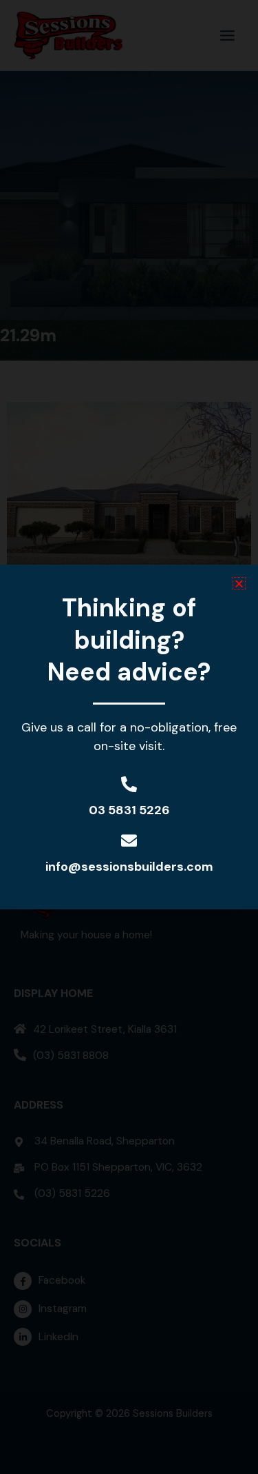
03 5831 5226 (129, 810)
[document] (129, 737)
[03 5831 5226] (129, 784)
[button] (239, 583)
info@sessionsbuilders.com (129, 866)
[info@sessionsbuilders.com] (129, 841)
